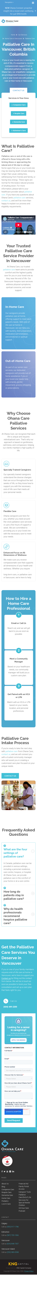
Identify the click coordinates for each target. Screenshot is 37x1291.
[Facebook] (2, 1171)
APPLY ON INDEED (18, 1040)
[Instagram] (10, 1171)
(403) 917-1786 (13, 1227)
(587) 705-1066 (13, 1235)
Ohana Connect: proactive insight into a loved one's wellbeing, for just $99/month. (18, 11)
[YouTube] (7, 1171)
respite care (23, 571)
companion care (11, 571)
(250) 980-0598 (13, 1252)
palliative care (19, 197)
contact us (5, 200)
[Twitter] (5, 1171)
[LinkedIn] (13, 1171)
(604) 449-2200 (10, 1007)
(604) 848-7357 (13, 1244)
